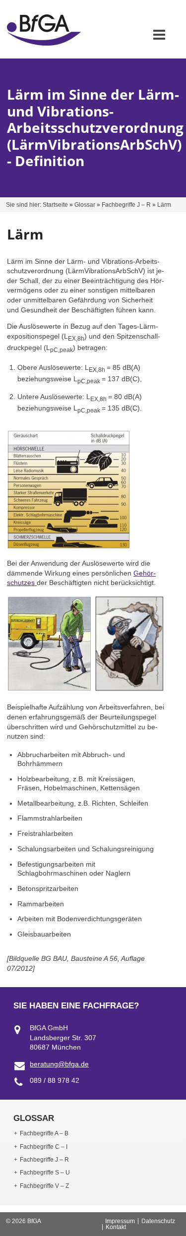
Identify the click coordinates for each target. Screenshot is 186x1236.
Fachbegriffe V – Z (44, 1185)
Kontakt (116, 1227)
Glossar (84, 204)
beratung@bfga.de (59, 1064)
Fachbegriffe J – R (126, 204)
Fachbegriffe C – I (43, 1146)
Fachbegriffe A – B (44, 1133)
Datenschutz (158, 1221)
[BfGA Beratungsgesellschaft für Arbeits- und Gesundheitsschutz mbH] (44, 43)
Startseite (55, 204)
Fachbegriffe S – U (45, 1172)
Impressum (120, 1221)
